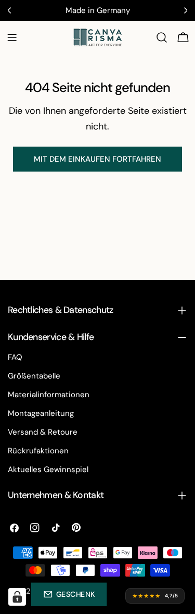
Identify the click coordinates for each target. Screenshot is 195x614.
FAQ (15, 357)
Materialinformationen (48, 394)
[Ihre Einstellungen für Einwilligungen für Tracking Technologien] (17, 597)
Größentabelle (34, 376)
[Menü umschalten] (12, 37)
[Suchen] (161, 37)
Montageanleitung (41, 413)
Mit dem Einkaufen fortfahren (97, 159)
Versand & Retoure (42, 432)
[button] (69, 594)
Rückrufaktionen (38, 451)
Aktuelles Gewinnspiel (48, 469)
